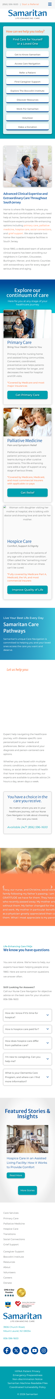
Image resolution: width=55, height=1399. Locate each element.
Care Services (10, 1212)
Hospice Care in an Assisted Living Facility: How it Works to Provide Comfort (27, 1163)
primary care (30, 225)
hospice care (22, 229)
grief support (15, 233)
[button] (3, 887)
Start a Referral (30, 4)
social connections (40, 229)
